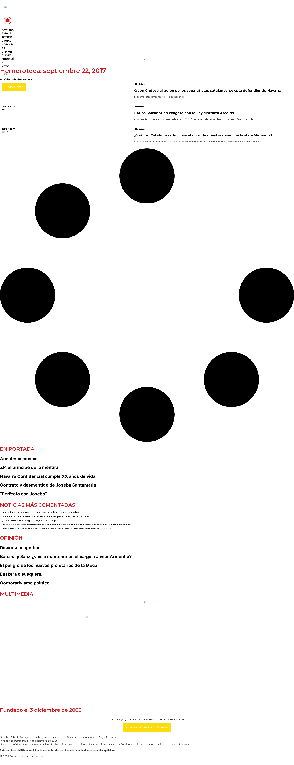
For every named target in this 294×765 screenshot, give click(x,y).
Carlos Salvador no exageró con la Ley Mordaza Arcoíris (184, 113)
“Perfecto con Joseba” (23, 493)
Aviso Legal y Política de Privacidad (132, 719)
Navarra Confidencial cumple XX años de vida (47, 476)
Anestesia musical (19, 458)
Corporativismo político (24, 583)
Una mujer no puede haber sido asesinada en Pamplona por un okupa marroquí (45, 516)
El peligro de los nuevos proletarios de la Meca (48, 565)
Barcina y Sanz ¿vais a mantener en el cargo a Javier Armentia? (66, 556)
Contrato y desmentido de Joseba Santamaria (48, 485)
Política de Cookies (172, 719)
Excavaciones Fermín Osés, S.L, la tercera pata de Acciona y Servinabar (40, 512)
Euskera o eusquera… (22, 574)
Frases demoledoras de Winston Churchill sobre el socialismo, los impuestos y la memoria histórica (56, 528)
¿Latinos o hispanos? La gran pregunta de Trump (29, 520)
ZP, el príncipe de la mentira (29, 467)
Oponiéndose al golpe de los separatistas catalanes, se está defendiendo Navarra (207, 90)
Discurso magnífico (20, 547)
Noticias (140, 84)
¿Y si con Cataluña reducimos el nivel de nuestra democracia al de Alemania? (203, 135)
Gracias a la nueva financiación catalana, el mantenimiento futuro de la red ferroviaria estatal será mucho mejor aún (66, 524)
